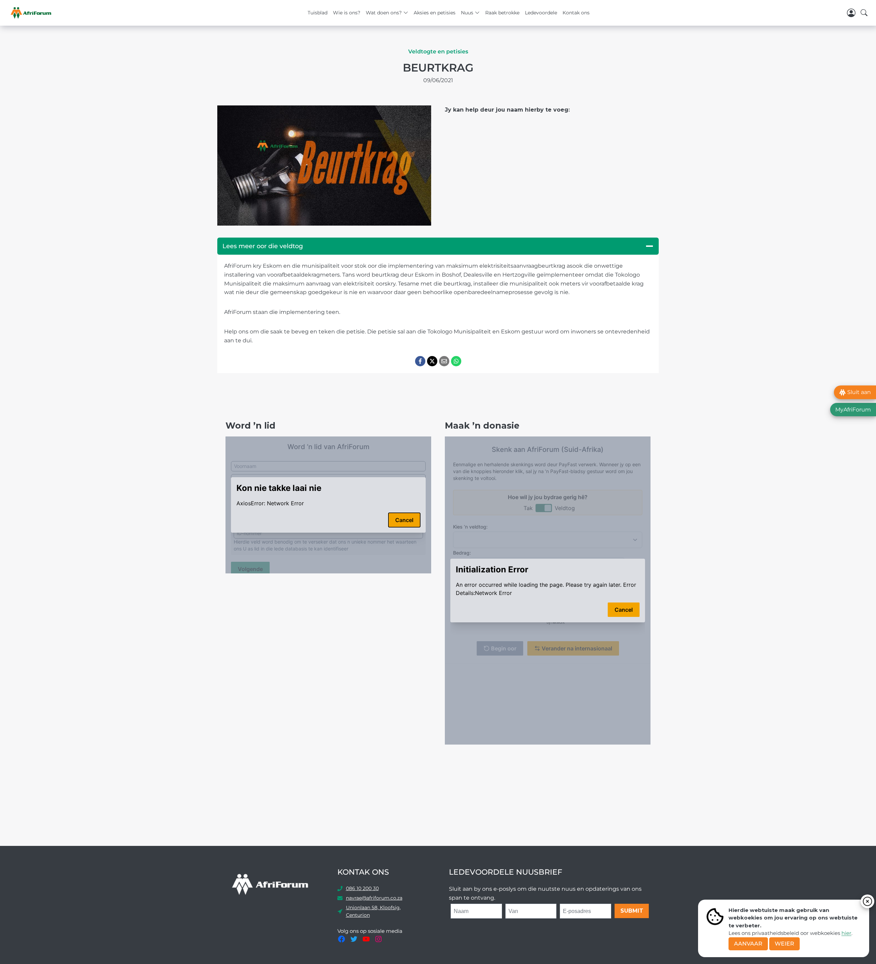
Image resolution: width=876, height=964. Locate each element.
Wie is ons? (346, 13)
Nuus (467, 13)
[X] (432, 361)
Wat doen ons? (384, 13)
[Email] (444, 361)
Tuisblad (317, 13)
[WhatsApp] (456, 361)
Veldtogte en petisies (438, 51)
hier (846, 933)
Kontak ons (576, 13)
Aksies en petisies (434, 13)
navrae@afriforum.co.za (374, 898)
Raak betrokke (502, 13)
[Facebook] (420, 361)
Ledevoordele (541, 13)
